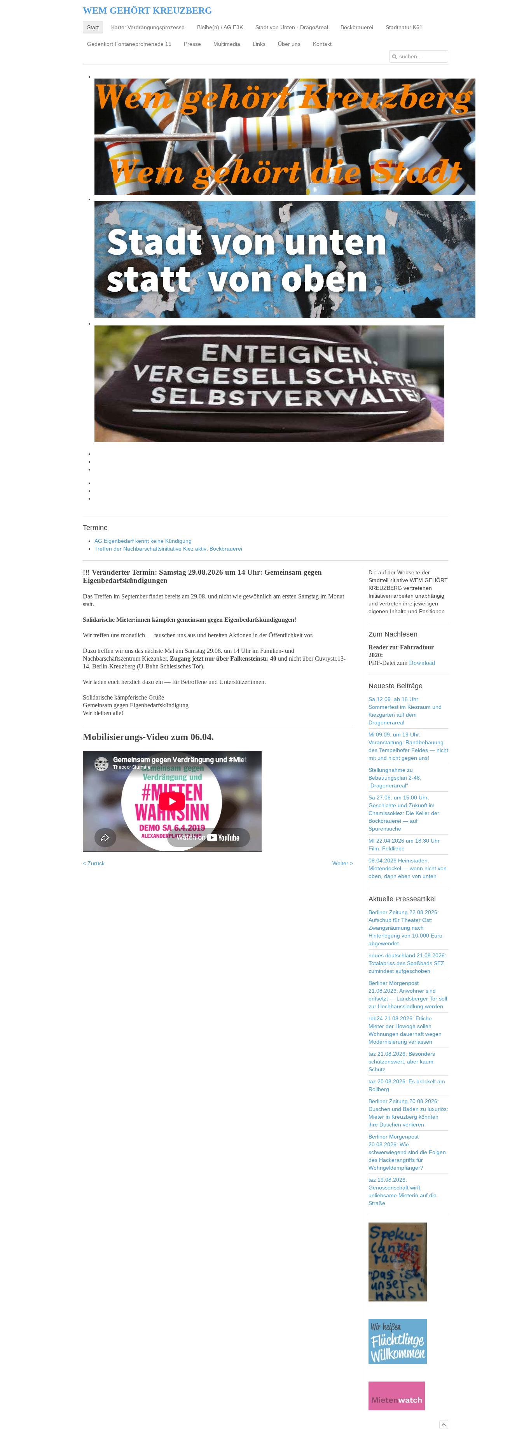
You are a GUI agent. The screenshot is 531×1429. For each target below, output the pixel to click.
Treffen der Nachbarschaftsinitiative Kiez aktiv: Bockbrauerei (168, 549)
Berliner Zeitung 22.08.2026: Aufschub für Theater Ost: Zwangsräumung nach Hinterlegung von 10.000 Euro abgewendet (405, 927)
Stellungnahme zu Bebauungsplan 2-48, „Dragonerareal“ (395, 778)
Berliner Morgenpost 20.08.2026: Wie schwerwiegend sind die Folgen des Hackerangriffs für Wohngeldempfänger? (407, 1152)
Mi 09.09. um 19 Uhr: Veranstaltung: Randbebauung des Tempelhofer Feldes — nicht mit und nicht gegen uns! (408, 746)
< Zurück (94, 863)
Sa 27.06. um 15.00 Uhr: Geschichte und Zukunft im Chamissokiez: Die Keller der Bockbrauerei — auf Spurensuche (404, 813)
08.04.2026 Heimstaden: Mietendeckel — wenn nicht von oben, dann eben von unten (408, 868)
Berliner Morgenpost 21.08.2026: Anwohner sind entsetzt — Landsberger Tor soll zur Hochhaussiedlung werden (408, 994)
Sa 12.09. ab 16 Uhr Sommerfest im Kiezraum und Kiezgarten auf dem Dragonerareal (405, 711)
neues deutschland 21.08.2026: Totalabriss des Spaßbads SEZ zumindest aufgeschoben (407, 963)
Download (422, 662)
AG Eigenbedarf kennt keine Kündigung (143, 541)
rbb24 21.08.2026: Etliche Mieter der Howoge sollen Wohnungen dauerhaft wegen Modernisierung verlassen (405, 1030)
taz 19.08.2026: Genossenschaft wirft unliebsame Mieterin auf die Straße (403, 1191)
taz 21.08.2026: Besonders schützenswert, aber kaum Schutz (402, 1061)
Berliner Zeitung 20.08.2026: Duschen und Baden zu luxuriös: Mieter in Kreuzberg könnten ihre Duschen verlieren (408, 1113)
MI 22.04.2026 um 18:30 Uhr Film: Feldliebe (404, 845)
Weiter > (342, 863)
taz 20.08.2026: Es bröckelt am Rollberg (407, 1085)
